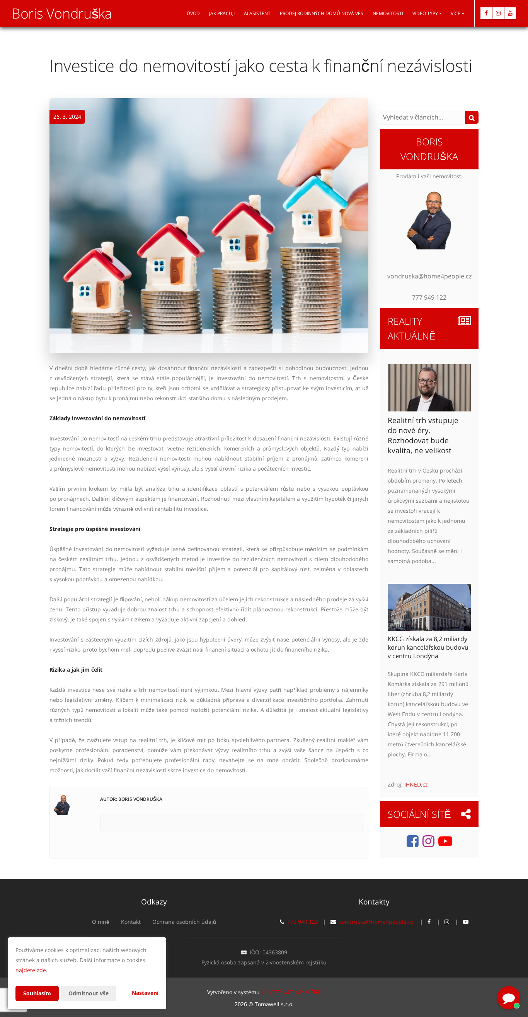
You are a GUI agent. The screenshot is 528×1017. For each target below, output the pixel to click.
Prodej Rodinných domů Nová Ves (321, 13)
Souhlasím (37, 993)
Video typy (425, 13)
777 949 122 (302, 921)
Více (456, 13)
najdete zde (30, 970)
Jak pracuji (222, 13)
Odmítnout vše (88, 993)
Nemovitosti (388, 13)
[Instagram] (498, 13)
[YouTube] (510, 13)
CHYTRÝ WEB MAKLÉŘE (291, 992)
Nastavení (145, 993)
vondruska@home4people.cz (376, 921)
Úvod (193, 13)
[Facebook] (486, 13)
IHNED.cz (416, 784)
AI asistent (257, 13)
